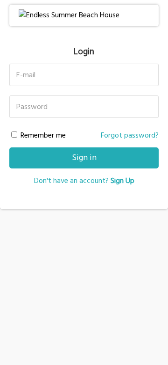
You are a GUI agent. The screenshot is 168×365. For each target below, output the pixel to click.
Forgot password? (130, 136)
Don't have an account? (84, 181)
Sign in (84, 158)
